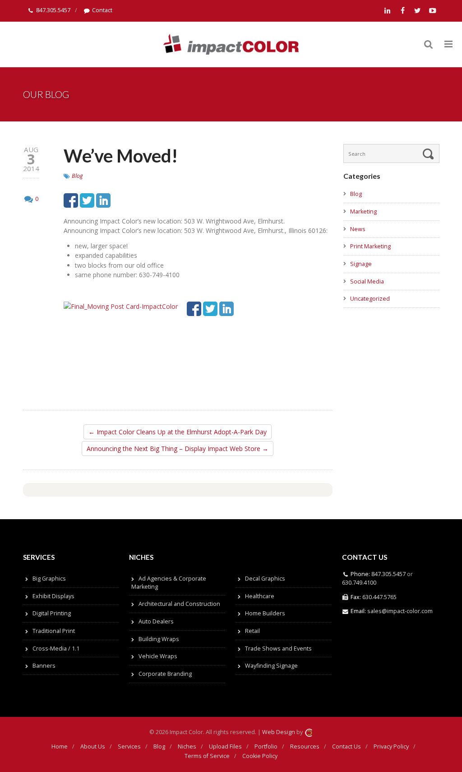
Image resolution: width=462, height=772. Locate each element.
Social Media (367, 281)
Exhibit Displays (53, 596)
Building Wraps (159, 639)
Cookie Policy (259, 756)
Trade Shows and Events (278, 648)
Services (129, 746)
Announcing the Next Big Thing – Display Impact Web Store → (177, 448)
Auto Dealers (156, 621)
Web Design (278, 732)
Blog (77, 176)
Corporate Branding (165, 674)
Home (59, 746)
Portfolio (265, 746)
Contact (102, 10)
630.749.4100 (359, 582)
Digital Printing (51, 613)
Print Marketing (370, 246)
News (357, 229)
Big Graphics (49, 578)
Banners (43, 666)
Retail (252, 631)
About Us (92, 746)
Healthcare (259, 596)
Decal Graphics (265, 578)
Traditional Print (53, 631)
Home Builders (265, 613)
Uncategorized (370, 298)
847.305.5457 (53, 10)
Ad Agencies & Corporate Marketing (168, 583)
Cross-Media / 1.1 (55, 648)
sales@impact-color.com (400, 611)
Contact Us (346, 746)
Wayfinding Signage (271, 666)
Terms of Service (207, 756)
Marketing (363, 211)
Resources (304, 746)
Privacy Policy (391, 746)
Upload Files (225, 746)
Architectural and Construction (179, 604)
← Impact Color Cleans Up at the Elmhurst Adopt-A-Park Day (177, 432)
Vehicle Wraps (158, 656)
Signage (361, 264)
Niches (187, 746)
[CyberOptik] (308, 732)
